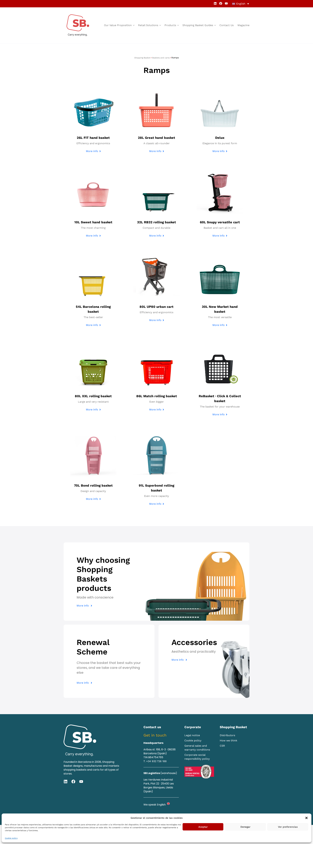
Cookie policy (11, 838)
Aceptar (203, 826)
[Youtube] (226, 3)
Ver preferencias (288, 826)
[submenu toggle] (133, 25)
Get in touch (154, 735)
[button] (306, 818)
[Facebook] (220, 3)
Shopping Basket (142, 58)
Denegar (245, 826)
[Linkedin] (215, 3)
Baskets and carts (161, 58)
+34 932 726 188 (156, 761)
